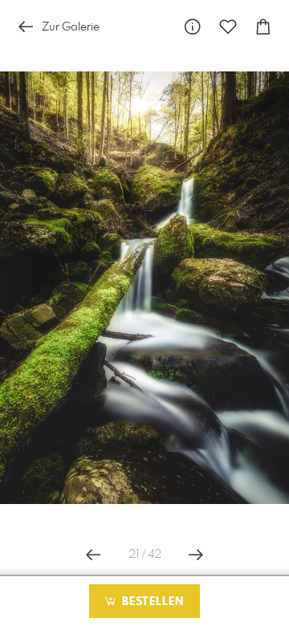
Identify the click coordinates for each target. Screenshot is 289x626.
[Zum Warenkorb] (263, 27)
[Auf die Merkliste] (228, 27)
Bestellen (151, 602)
